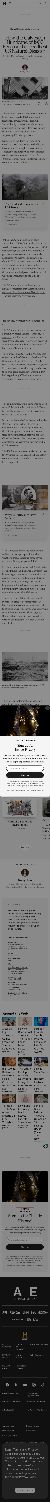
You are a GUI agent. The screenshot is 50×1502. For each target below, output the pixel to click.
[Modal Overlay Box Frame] (25, 751)
